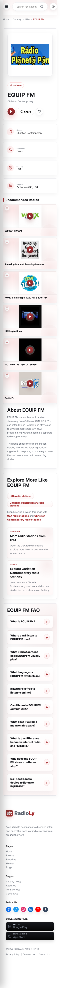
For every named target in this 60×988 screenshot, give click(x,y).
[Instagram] (23, 909)
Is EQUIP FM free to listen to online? (22, 690)
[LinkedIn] (30, 909)
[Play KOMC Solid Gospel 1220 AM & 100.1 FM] (30, 283)
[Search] (41, 6)
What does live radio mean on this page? (23, 723)
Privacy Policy (13, 881)
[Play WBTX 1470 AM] (30, 216)
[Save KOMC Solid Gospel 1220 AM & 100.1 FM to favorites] (6, 275)
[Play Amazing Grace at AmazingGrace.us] (30, 249)
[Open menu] (6, 6)
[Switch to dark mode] (53, 6)
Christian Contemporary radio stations (27, 504)
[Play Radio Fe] (30, 383)
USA (27, 19)
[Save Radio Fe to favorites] (6, 375)
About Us (11, 885)
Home (6, 19)
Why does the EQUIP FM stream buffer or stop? (23, 762)
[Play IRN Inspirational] (30, 316)
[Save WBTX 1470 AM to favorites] (6, 208)
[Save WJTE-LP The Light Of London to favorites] (6, 342)
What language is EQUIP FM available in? (25, 673)
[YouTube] (38, 909)
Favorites (11, 859)
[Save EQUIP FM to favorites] (39, 111)
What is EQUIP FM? (22, 621)
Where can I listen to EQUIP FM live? (23, 637)
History (10, 863)
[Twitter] (16, 909)
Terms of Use (13, 889)
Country (17, 19)
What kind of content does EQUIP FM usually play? (25, 655)
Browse (10, 855)
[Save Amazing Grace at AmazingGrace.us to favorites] (6, 241)
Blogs (9, 867)
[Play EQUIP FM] (11, 111)
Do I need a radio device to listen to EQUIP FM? (22, 782)
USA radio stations (20, 496)
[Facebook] (8, 909)
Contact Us (12, 893)
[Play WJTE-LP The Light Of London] (30, 350)
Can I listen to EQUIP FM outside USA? (25, 707)
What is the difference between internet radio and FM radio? (25, 742)
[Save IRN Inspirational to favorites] (6, 308)
